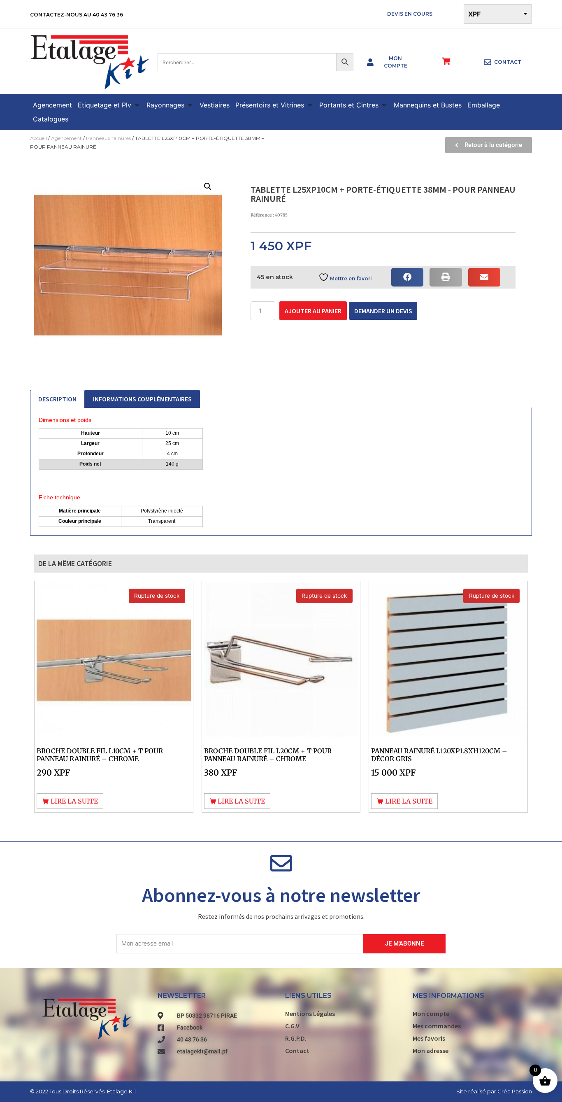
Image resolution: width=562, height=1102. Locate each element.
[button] (109, 105)
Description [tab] (57, 399)
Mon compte (431, 1013)
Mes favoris (429, 1038)
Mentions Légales (310, 1013)
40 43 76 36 (108, 15)
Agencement (66, 138)
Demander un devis (383, 311)
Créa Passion (514, 1091)
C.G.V (292, 1026)
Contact (297, 1050)
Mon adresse (430, 1050)
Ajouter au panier (313, 311)
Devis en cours (409, 14)
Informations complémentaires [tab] (142, 399)
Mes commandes (437, 1026)
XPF (474, 14)
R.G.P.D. (296, 1038)
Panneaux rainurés (108, 138)
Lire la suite (74, 801)
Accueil (38, 138)
